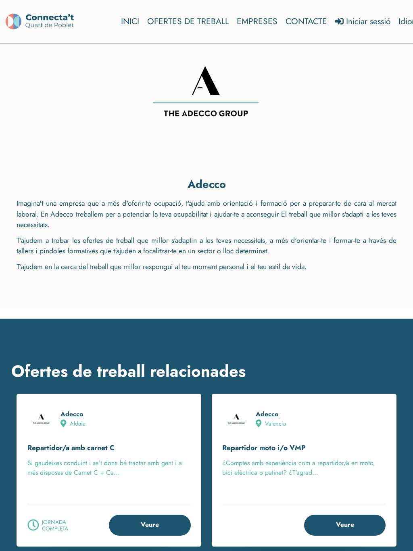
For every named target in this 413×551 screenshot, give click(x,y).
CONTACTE (306, 21)
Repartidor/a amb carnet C (71, 448)
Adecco (71, 414)
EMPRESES (257, 21)
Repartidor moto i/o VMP (264, 448)
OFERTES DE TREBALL (188, 21)
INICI (130, 21)
